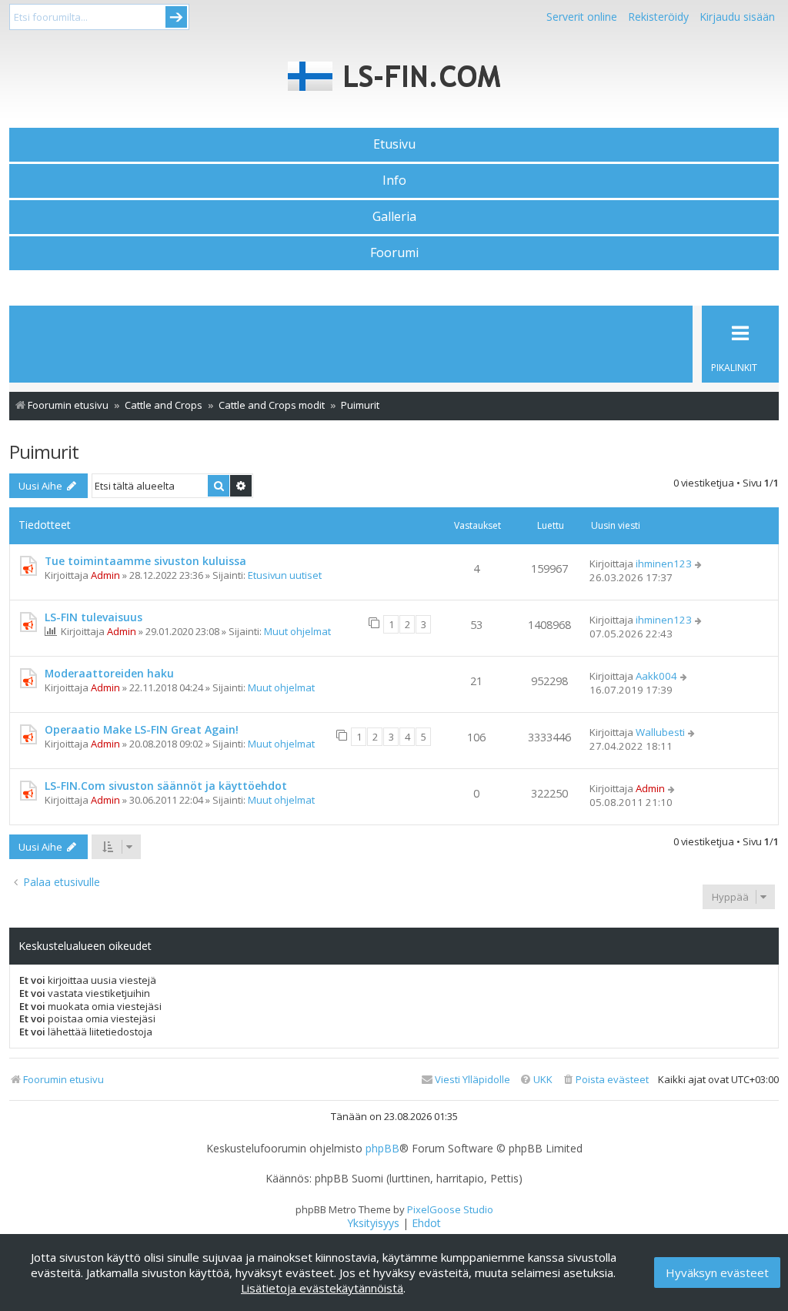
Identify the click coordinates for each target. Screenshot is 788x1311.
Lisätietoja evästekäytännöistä (322, 1288)
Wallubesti (660, 732)
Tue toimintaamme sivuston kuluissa (145, 560)
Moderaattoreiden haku (109, 673)
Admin (105, 575)
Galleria (394, 216)
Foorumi (394, 252)
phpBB (382, 1148)
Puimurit (43, 451)
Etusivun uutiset (285, 575)
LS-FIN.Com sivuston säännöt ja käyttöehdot (166, 785)
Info (394, 180)
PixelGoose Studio (450, 1209)
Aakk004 (656, 676)
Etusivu (394, 143)
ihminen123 (664, 563)
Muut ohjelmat (297, 631)
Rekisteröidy (658, 16)
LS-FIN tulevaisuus (93, 617)
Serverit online (581, 16)
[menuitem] (605, 1080)
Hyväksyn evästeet (717, 1272)
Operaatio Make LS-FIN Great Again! (142, 729)
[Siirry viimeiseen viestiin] (699, 563)
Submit (176, 17)
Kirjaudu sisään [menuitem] (737, 16)
